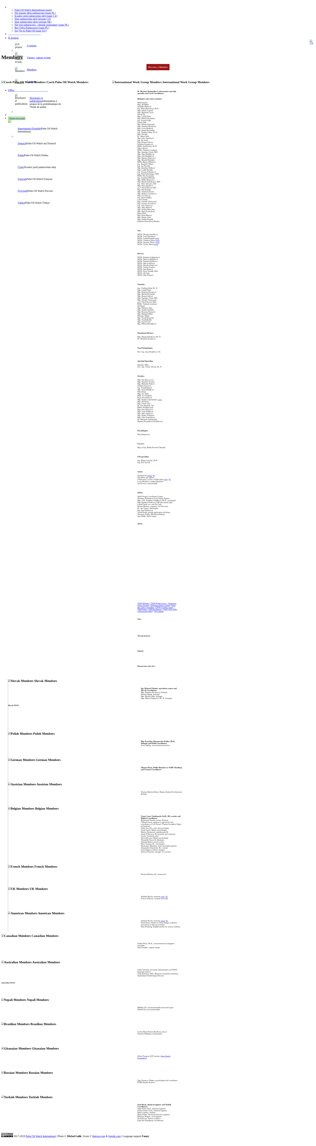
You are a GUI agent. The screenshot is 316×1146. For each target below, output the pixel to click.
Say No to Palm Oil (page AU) (30, 30)
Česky (21, 167)
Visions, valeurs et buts (39, 57)
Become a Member (158, 67)
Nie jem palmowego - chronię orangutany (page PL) (41, 24)
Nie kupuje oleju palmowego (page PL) (35, 13)
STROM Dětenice (155, 609)
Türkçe (21, 202)
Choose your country (17, 118)
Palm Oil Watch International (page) (33, 10)
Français (22, 179)
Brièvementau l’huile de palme (141, 47)
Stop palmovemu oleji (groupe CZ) (32, 18)
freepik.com (114, 1136)
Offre (28, 90)
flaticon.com (98, 1136)
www (157, 238)
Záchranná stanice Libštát (160, 605)
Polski (21, 155)
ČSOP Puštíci (142, 609)
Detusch (22, 143)
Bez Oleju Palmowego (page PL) (31, 27)
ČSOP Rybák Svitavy (159, 603)
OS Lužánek (159, 611)
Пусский (23, 190)
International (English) (29, 128)
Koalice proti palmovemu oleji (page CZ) (35, 16)
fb (154, 475)
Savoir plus (170, 47)
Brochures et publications (36, 99)
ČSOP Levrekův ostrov (164, 607)
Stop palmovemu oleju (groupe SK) (33, 21)
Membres (32, 69)
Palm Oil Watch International (41, 1136)
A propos (13, 37)
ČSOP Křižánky (143, 603)
